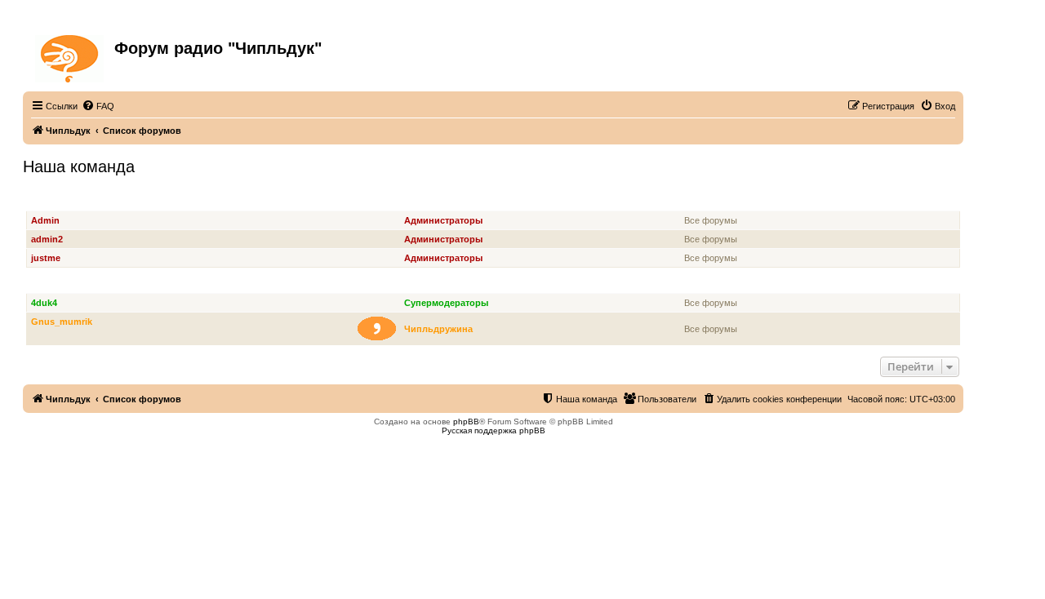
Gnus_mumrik (61, 321)
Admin (45, 220)
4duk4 (44, 303)
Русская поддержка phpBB (493, 430)
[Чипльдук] (70, 55)
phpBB (466, 421)
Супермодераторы (72, 284)
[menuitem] (98, 106)
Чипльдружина (438, 329)
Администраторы (69, 201)
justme (45, 258)
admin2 (47, 239)
